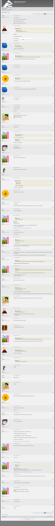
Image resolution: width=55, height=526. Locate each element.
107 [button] (51, 13)
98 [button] (43, 13)
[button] (37, 14)
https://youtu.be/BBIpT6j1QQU (18, 226)
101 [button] (48, 13)
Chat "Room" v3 (5, 12)
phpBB (25, 518)
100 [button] (46, 13)
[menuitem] (3, 8)
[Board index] (8, 3)
